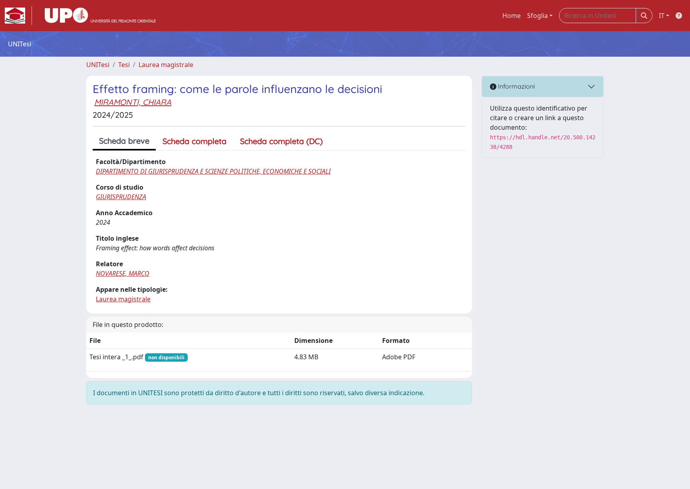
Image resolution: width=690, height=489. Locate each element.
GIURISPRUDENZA (121, 196)
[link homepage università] (100, 15)
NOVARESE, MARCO (122, 273)
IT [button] (661, 15)
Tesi (124, 64)
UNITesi (97, 64)
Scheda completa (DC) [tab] (281, 141)
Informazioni (515, 86)
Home (511, 15)
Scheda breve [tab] (124, 141)
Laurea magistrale (166, 64)
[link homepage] (18, 15)
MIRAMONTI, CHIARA (132, 102)
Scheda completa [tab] (194, 141)
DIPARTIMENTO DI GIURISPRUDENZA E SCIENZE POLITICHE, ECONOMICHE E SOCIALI (213, 171)
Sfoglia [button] (537, 15)
